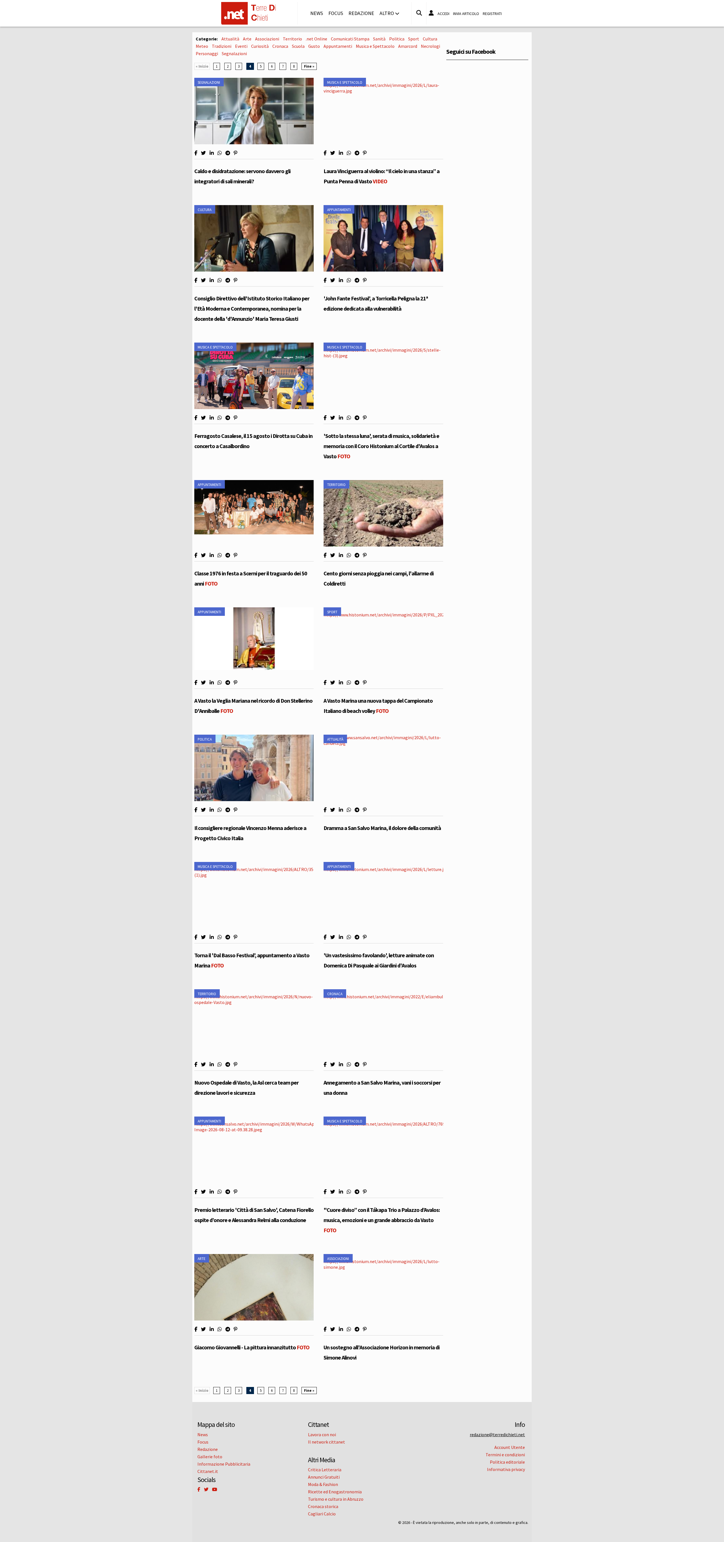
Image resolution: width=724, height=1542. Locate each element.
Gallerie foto (209, 1456)
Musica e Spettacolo (375, 46)
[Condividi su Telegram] (227, 153)
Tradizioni (221, 46)
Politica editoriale (507, 1462)
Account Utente (509, 1447)
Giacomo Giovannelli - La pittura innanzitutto (251, 1347)
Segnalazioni (234, 53)
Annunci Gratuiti (324, 1477)
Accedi (443, 13)
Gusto (314, 46)
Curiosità (260, 46)
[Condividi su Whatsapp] (219, 153)
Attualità (230, 39)
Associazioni (267, 39)
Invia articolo (466, 13)
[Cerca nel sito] (419, 13)
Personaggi (207, 53)
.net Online (316, 39)
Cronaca (280, 46)
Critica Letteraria (324, 1469)
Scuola (298, 46)
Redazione (361, 13)
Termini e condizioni (505, 1454)
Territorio (292, 39)
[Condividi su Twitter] (203, 153)
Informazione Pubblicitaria (223, 1464)
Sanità (379, 39)
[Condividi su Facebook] (195, 153)
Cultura (430, 39)
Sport (413, 39)
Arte (247, 39)
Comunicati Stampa (350, 39)
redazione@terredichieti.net (497, 1434)
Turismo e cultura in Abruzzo (335, 1499)
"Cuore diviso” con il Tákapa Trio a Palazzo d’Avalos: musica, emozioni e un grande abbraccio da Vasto (382, 1220)
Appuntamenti (338, 46)
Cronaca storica (323, 1506)
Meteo (202, 46)
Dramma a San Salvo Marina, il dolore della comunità (382, 827)
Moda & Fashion (323, 1484)
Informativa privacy (506, 1469)
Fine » (309, 66)
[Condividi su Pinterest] (235, 153)
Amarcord (407, 46)
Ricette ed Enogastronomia (335, 1491)
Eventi (241, 46)
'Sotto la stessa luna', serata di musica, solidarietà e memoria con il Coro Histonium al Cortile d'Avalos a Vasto (381, 446)
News (316, 13)
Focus (335, 13)
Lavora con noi (322, 1434)
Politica (396, 39)
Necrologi (430, 46)
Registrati (492, 13)
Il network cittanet (326, 1442)
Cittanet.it (207, 1471)
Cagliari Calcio (322, 1514)
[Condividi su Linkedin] (212, 153)
